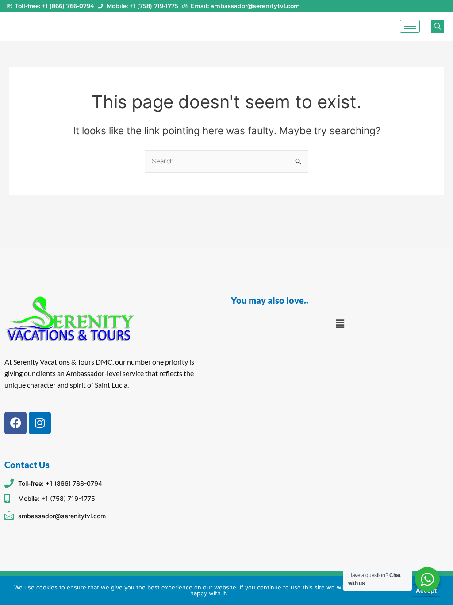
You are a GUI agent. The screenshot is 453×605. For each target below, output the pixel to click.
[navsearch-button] (437, 26)
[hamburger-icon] (410, 26)
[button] (339, 323)
